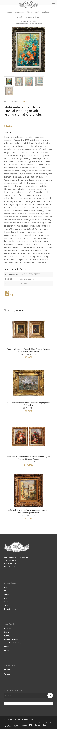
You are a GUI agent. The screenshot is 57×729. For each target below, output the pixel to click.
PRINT (12, 295)
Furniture (8, 628)
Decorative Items (11, 639)
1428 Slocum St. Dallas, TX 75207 (28, 23)
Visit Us (7, 674)
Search (19, 17)
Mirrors (7, 650)
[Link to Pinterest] (51, 722)
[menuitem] (9, 12)
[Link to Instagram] (39, 722)
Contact (45, 12)
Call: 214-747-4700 (28, 21)
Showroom (19, 12)
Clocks (6, 646)
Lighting (7, 635)
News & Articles (32, 17)
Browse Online (10, 669)
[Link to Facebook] (43, 722)
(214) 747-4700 (9, 566)
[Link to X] (47, 722)
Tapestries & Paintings (13, 643)
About (29, 12)
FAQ (37, 12)
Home (9, 12)
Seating (7, 632)
